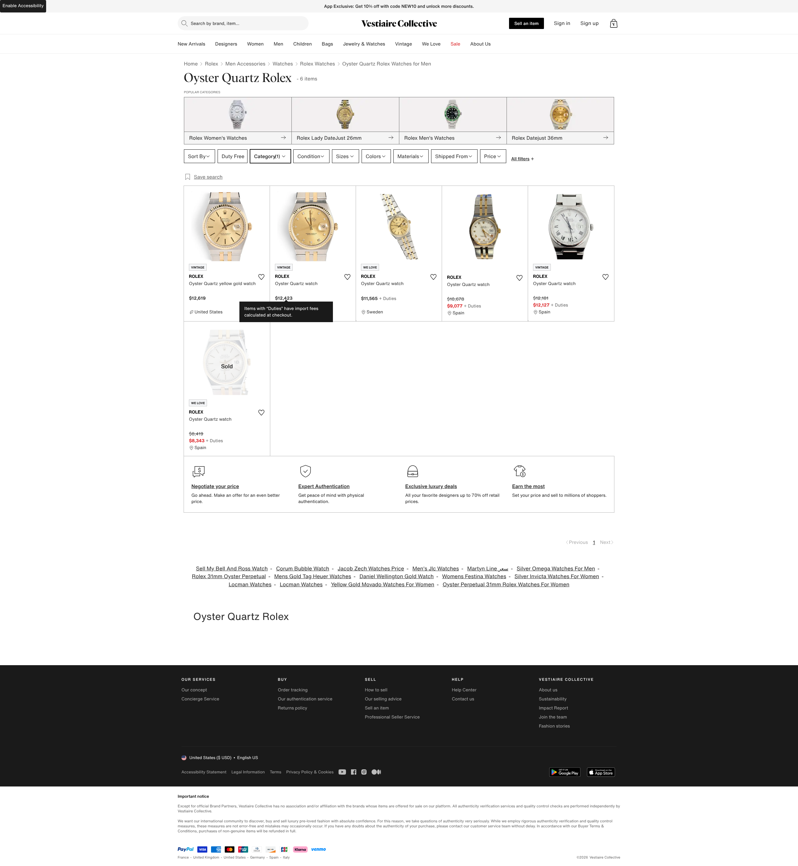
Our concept (194, 690)
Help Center (464, 690)
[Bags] (337, 43)
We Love (431, 44)
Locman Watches (249, 584)
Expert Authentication (324, 486)
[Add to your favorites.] (261, 277)
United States (235, 857)
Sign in (562, 23)
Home (191, 63)
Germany (257, 857)
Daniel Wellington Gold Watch (396, 576)
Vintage (403, 44)
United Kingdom (206, 857)
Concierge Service (200, 699)
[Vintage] (417, 43)
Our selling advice (383, 699)
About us (548, 690)
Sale (455, 44)
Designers (226, 44)
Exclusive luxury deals (431, 486)
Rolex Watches (317, 63)
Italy (286, 857)
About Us (480, 44)
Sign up (589, 23)
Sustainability (553, 699)
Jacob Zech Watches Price (371, 569)
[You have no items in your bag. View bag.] (613, 23)
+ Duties (387, 298)
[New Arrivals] (210, 43)
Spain (274, 857)
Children (302, 44)
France (183, 857)
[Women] (268, 43)
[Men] (288, 43)
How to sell (376, 690)
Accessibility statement (203, 772)
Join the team (553, 717)
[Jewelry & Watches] (389, 43)
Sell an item (526, 23)
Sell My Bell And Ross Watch (232, 569)
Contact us (463, 699)
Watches (282, 63)
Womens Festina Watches (474, 576)
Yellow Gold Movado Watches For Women (382, 584)
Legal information (248, 772)
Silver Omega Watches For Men (556, 569)
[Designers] (242, 43)
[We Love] (445, 43)
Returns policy (292, 708)
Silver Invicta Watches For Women (557, 576)
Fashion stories (554, 726)
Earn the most (528, 486)
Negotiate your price (215, 486)
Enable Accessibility (23, 5)
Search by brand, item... (215, 23)
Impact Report (553, 708)
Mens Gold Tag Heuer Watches (312, 576)
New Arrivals (191, 44)
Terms (275, 772)
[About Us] (495, 43)
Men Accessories (245, 63)
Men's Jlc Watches (435, 569)
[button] (613, 23)
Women (255, 44)
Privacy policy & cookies (310, 772)
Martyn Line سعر (487, 569)
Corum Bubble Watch (302, 569)
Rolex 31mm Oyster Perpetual (229, 576)
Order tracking (293, 690)
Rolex (211, 63)
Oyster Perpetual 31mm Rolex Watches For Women (506, 584)
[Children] (316, 43)
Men (278, 44)
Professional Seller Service (392, 717)
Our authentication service (305, 699)
